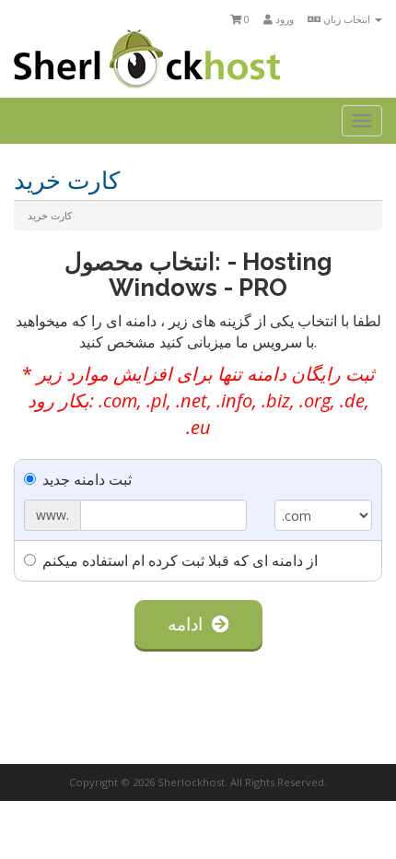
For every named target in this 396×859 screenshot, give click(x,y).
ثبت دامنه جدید (87, 479)
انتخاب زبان (346, 19)
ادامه (190, 624)
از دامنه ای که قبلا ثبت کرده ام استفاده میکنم (180, 560)
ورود (283, 19)
